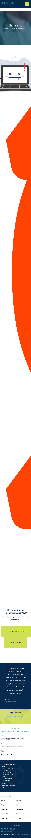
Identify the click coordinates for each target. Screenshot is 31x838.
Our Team (19, 818)
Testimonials (4, 813)
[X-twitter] (14, 826)
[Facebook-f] (12, 826)
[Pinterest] (19, 826)
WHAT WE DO (5, 818)
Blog (2, 805)
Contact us (4, 809)
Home (3, 800)
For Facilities (20, 809)
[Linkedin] (16, 826)
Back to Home (15, 642)
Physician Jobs (20, 813)
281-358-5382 (7, 754)
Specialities (19, 805)
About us (18, 800)
